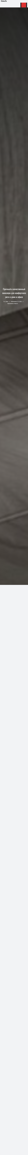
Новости (16, 303)
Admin (7, 301)
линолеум (6, 638)
